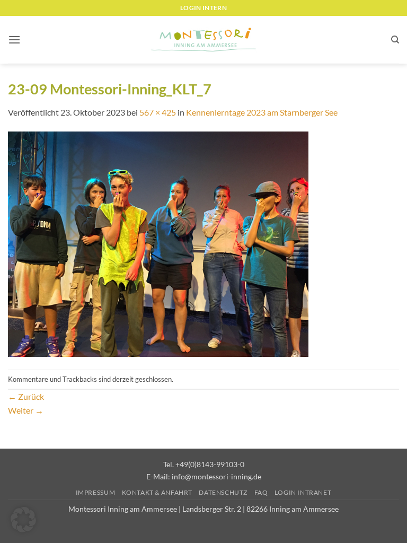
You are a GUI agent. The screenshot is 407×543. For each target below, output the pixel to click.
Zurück (26, 396)
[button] (14, 39)
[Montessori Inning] (203, 40)
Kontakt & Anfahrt (157, 492)
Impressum (96, 492)
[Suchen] (395, 40)
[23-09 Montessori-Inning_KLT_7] (158, 243)
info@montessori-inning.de (216, 476)
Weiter (25, 410)
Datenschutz (223, 492)
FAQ (261, 492)
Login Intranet (303, 492)
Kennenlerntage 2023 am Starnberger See (262, 112)
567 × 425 (157, 112)
